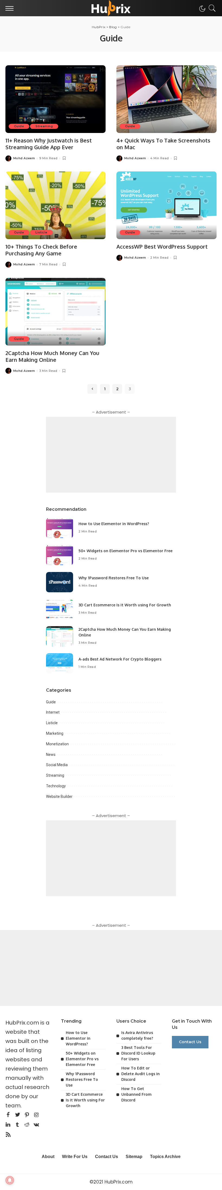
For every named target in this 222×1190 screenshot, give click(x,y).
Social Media (57, 765)
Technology (56, 786)
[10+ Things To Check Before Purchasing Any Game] (55, 205)
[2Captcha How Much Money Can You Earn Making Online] (55, 312)
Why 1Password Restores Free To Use (114, 578)
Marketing (54, 733)
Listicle (41, 232)
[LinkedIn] (8, 1125)
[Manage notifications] (9, 1180)
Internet (53, 712)
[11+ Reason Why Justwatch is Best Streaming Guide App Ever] (55, 99)
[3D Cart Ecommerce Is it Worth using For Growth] (59, 609)
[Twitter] (17, 1115)
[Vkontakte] (36, 1125)
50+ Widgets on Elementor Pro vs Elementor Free (125, 550)
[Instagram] (36, 1115)
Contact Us (190, 1041)
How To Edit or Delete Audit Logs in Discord (140, 1074)
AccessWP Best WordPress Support (162, 246)
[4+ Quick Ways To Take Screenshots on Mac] (166, 99)
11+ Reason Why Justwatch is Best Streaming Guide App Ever (48, 144)
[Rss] (8, 1134)
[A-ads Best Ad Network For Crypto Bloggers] (59, 663)
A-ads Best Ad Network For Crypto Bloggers (120, 659)
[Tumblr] (17, 1125)
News (51, 754)
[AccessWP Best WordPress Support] (166, 205)
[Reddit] (27, 1125)
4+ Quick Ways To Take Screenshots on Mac (163, 144)
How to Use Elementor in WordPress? (114, 523)
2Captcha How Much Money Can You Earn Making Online (52, 356)
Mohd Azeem (24, 158)
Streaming (44, 126)
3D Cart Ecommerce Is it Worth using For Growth (125, 605)
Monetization (57, 744)
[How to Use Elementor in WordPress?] (59, 528)
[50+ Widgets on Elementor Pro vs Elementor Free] (59, 555)
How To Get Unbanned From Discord (136, 1094)
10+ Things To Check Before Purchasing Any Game (41, 250)
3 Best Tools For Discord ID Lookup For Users (138, 1053)
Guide (19, 126)
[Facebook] (8, 1115)
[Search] (211, 8)
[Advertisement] (111, 455)
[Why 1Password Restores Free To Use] (59, 582)
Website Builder (59, 796)
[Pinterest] (27, 1115)
